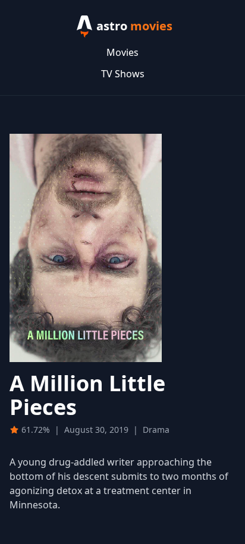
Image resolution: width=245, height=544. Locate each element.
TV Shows (123, 73)
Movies (122, 52)
